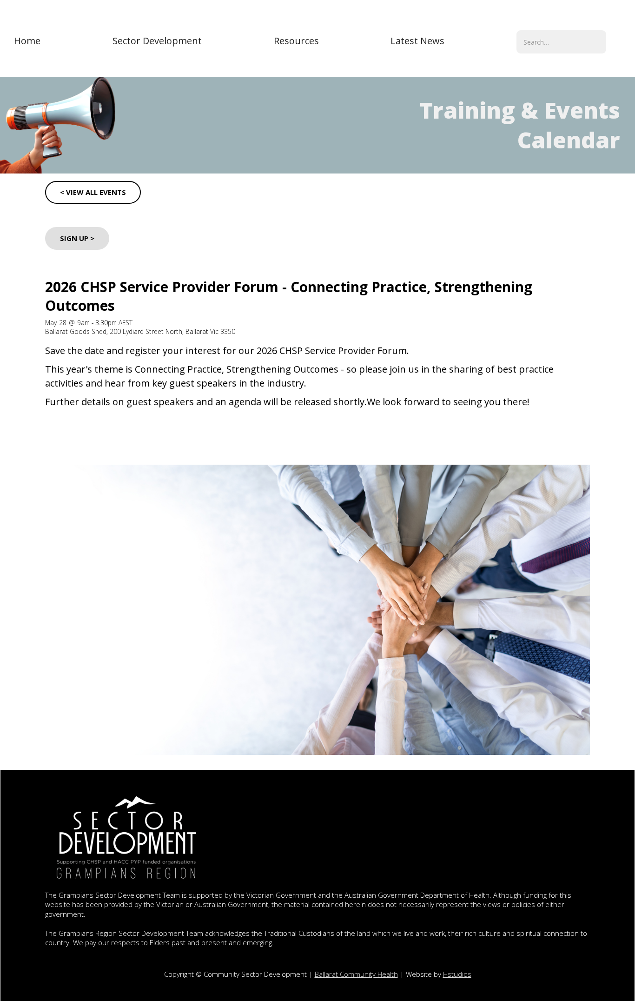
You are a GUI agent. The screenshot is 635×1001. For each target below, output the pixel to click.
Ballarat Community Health (356, 974)
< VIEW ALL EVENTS (93, 192)
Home (27, 40)
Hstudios (457, 974)
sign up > (77, 238)
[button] (157, 41)
